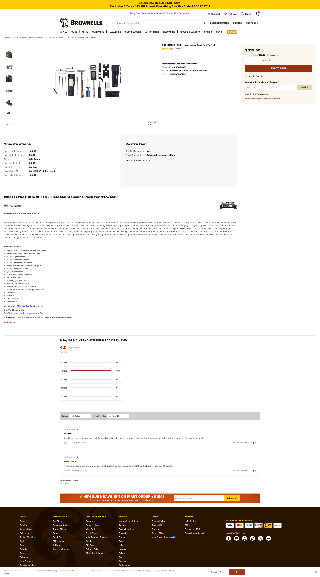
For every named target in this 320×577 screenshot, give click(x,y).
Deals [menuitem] (231, 32)
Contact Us (91, 521)
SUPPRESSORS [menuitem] (133, 32)
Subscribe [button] (231, 498)
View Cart (90, 529)
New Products (26, 561)
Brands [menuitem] (237, 23)
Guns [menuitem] (74, 32)
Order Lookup (92, 525)
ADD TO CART (278, 68)
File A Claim (91, 533)
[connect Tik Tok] (252, 538)
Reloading (25, 533)
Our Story (57, 521)
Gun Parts (24, 525)
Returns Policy (93, 549)
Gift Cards (90, 545)
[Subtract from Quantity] (247, 60)
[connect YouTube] (236, 538)
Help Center (190, 521)
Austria (122, 525)
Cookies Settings (217, 572)
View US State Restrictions (138, 160)
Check (304, 87)
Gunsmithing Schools (195, 533)
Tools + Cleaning (28, 537)
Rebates (24, 557)
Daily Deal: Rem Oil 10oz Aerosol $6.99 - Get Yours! (160, 13)
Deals (22, 553)
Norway (122, 549)
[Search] (205, 23)
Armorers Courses (61, 549)
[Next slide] (9, 118)
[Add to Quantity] (258, 60)
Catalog (89, 541)
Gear (22, 545)
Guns (22, 521)
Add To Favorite (255, 76)
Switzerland (124, 565)
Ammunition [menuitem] (152, 32)
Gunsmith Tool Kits (57, 37)
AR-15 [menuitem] (85, 32)
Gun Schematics (28, 565)
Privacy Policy (158, 521)
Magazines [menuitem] (115, 32)
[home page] (81, 23)
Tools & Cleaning (19, 37)
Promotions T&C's (193, 529)
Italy (121, 545)
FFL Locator (58, 541)
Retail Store (58, 537)
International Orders (128, 521)
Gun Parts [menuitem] (98, 32)
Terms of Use (158, 533)
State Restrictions (94, 553)
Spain (121, 557)
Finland (122, 533)
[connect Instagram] (244, 538)
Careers (56, 533)
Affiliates (57, 545)
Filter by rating (100, 416)
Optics (23, 541)
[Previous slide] (9, 46)
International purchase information (262, 98)
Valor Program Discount (97, 537)
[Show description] (10, 322)
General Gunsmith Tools (37, 37)
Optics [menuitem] (208, 32)
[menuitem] (64, 31)
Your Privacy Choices (162, 537)
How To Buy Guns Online (257, 94)
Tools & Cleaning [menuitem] (190, 32)
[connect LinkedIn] (268, 538)
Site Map (156, 529)
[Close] (316, 572)
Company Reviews (61, 525)
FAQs (187, 525)
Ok (237, 572)
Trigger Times (59, 529)
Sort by (65, 416)
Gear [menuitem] (219, 32)
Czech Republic (126, 529)
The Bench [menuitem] (252, 23)
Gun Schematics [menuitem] (219, 23)
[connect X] (260, 538)
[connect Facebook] (228, 538)
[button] (246, 14)
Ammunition (26, 529)
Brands (23, 549)
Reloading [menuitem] (169, 32)
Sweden (123, 561)
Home (7, 37)
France (122, 537)
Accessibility (158, 525)
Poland (122, 553)
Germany (123, 541)
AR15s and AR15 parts (27, 306)
